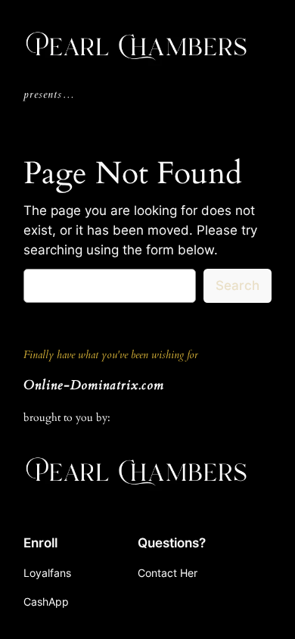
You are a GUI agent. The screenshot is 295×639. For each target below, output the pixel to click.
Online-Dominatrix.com (93, 385)
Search (237, 285)
